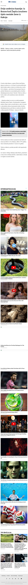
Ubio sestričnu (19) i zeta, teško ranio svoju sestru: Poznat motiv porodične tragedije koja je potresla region (6, 566)
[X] (18, 579)
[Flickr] (9, 579)
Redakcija (5, 20)
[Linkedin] (15, 579)
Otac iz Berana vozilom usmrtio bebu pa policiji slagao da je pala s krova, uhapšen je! (20, 565)
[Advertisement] (14, 67)
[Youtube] (21, 579)
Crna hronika (3, 5)
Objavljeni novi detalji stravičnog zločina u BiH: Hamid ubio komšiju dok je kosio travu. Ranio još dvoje (7, 545)
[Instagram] (12, 579)
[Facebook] (7, 579)
